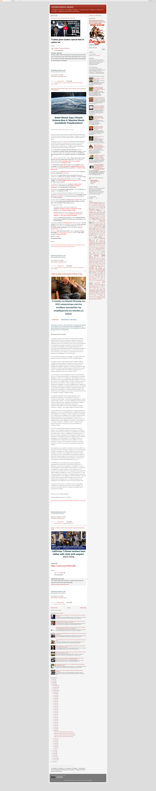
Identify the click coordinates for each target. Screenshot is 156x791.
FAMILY (102, 222)
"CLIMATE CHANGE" (58, 82)
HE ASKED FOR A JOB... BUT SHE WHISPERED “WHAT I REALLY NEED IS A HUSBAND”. (99, 89)
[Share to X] (69, 81)
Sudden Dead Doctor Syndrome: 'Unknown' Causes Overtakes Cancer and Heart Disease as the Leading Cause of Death (70, 622)
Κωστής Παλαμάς (91, 276)
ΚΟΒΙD (95, 275)
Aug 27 (55, 699)
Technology (93, 250)
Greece (90, 227)
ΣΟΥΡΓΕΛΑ (91, 294)
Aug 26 (55, 701)
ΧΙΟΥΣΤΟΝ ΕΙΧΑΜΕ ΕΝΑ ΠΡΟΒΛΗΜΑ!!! (95, 182)
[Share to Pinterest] (71, 81)
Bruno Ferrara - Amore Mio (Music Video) (99, 79)
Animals (91, 207)
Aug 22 (55, 707)
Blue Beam (96, 208)
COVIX (100, 212)
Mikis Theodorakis (100, 234)
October (55, 688)
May (54, 753)
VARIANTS (98, 254)
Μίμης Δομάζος (103, 279)
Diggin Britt (102, 213)
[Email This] (66, 81)
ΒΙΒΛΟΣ (90, 262)
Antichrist (96, 207)
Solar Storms (93, 249)
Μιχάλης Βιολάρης (92, 280)
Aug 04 (55, 743)
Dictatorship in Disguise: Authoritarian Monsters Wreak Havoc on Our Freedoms (98, 128)
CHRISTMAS (91, 211)
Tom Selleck (99, 250)
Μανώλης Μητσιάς (100, 277)
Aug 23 (55, 706)
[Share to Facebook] (70, 81)
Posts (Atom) (58, 610)
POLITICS (100, 243)
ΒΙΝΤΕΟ (96, 262)
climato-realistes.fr (64, 494)
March (54, 756)
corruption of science (64, 208)
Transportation (98, 251)
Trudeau (52, 84)
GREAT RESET (80, 82)
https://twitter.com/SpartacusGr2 (58, 518)
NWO (52, 268)
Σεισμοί (102, 293)
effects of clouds (58, 196)
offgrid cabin (96, 238)
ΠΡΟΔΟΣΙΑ (91, 292)
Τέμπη (101, 295)
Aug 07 (55, 738)
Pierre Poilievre (99, 242)
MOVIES (90, 235)
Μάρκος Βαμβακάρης (93, 278)
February (55, 758)
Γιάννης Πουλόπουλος (101, 265)
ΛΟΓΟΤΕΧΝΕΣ (91, 277)
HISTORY (103, 228)
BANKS (101, 207)
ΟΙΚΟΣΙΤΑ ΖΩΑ (93, 286)
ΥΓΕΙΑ (104, 297)
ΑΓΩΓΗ (97, 259)
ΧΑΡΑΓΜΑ (98, 299)
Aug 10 (55, 727)
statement (55, 158)
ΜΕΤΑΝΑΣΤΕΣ (91, 279)
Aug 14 (55, 720)
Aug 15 (55, 719)
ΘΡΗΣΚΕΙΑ (94, 272)
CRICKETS (91, 213)
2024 (53, 682)
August (54, 692)
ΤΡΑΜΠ (98, 297)
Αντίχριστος (91, 261)
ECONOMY (92, 218)
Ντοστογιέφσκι (98, 282)
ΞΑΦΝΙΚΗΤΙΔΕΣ (97, 283)
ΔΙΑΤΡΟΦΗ (100, 267)
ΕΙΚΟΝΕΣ (90, 270)
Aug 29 (55, 696)
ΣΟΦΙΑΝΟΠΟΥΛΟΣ (100, 294)
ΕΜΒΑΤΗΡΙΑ (94, 271)
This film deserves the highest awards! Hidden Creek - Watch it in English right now (99, 118)
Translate (98, 55)
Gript (58, 236)
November (55, 687)
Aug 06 (55, 740)
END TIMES (102, 219)
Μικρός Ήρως (97, 279)
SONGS (97, 249)
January (55, 759)
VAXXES (103, 254)
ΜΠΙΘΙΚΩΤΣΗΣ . (99, 280)
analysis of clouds (74, 199)
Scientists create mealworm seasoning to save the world (99, 98)
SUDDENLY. (103, 249)
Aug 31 (55, 693)
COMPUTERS (99, 211)
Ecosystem (71, 267)
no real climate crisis (67, 222)
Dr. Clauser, (64, 141)
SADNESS (103, 245)
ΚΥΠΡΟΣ (102, 275)
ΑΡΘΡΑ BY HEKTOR (99, 261)
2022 (53, 761)
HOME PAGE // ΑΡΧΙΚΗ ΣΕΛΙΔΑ (95, 15)
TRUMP (93, 252)
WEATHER (91, 256)
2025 (53, 681)
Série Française (96, 248)
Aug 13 (55, 722)
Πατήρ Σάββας (99, 289)
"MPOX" (102, 202)
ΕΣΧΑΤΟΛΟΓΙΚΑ (101, 271)
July (54, 750)
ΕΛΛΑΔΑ (103, 270)
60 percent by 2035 (61, 234)
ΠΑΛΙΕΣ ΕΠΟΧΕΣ (92, 287)
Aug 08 (55, 730)
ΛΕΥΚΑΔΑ (97, 276)
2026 (53, 679)
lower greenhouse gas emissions (65, 232)
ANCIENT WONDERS (101, 206)
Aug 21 (55, 709)
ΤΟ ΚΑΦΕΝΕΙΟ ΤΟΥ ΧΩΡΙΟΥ (100, 296)
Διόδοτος (68, 497)
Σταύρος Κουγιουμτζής (93, 295)
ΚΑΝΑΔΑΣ (101, 273)
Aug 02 (55, 746)
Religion (93, 245)
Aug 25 (55, 703)
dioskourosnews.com (58, 70)
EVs (94, 222)
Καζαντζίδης (91, 273)
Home (68, 607)
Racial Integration (99, 244)
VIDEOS (56, 84)
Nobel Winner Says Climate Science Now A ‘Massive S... (65, 733)
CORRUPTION (69, 82)
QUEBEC (91, 244)
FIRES (90, 223)
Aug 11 (55, 725)
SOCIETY (60, 604)
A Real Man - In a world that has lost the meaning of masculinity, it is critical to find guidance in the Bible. (99, 157)
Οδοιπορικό (97, 285)
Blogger (90, 780)
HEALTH (97, 228)
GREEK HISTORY (97, 227)
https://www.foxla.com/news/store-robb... (60, 584)
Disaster (97, 214)
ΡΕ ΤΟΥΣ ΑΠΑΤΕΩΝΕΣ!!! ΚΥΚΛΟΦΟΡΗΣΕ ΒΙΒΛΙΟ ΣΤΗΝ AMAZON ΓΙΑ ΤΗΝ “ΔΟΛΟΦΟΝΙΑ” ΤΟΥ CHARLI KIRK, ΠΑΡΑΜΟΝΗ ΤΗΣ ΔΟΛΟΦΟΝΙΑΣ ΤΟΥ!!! (99, 167)
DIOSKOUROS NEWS (62, 7)
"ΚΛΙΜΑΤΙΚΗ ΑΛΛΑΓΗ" (58, 523)
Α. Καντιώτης (98, 258)
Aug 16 (55, 717)
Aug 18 (55, 714)
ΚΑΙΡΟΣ (96, 273)
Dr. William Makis (96, 217)
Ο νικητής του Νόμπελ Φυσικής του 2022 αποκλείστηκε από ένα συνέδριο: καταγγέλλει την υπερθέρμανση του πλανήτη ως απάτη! (67, 274)
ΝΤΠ (72, 523)
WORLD (91, 258)
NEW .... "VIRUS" (98, 235)
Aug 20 (55, 711)
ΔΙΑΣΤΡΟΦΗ (91, 267)
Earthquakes (103, 217)
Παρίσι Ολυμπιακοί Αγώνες (94, 288)
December (55, 685)
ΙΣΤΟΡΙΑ (101, 272)
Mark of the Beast (97, 233)
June (54, 751)
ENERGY (93, 221)
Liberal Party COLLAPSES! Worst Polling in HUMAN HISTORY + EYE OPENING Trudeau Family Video (99, 107)
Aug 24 (55, 704)
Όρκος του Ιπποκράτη (100, 286)
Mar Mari (99, 232)
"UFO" (90, 203)
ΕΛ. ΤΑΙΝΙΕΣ (96, 270)
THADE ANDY (61, 129)
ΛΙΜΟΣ (102, 276)
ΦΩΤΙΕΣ (92, 299)
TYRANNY (91, 254)
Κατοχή (90, 275)
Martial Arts (103, 233)
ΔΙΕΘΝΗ (69, 523)
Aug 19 (55, 712)
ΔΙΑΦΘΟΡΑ (65, 523)
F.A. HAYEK (98, 222)
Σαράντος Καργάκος (95, 293)
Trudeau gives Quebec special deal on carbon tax (63, 18)
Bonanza (101, 208)
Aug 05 (55, 741)
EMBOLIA (95, 219)
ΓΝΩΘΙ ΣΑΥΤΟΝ (94, 266)
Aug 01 (55, 748)
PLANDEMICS (92, 243)
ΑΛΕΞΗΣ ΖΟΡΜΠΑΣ (100, 260)
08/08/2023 (55, 319)
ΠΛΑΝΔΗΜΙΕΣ (92, 290)
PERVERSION (91, 241)
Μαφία (101, 278)
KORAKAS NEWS (93, 180)
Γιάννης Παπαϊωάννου (93, 265)
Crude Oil (96, 213)
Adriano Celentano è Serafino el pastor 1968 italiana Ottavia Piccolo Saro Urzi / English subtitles (97, 22)
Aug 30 (55, 695)
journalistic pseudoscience (59, 213)
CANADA (64, 82)
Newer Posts (54, 607)
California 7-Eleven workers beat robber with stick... (64, 736)
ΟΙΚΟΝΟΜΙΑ (102, 285)
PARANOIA (56, 268)
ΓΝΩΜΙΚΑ (102, 266)
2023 (53, 684)
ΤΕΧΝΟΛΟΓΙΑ (91, 296)
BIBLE (90, 208)
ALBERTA (94, 206)
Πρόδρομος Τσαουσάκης (100, 292)
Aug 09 (55, 728)
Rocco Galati (98, 245)
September (55, 690)
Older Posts (83, 607)
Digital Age (91, 214)
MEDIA (92, 234)
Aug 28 (55, 698)
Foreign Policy (99, 223)
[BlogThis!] (68, 81)
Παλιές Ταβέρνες (101, 287)
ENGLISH (74, 82)
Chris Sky (102, 210)
